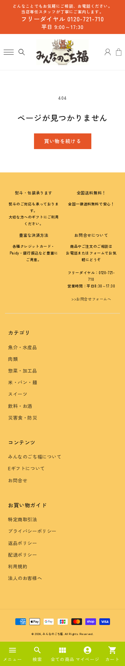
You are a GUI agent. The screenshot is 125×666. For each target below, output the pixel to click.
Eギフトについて (26, 468)
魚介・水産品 (22, 347)
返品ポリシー (22, 543)
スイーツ (17, 394)
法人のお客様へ (25, 578)
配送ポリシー (22, 554)
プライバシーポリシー (32, 531)
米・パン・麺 (22, 382)
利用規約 (17, 566)
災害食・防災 (22, 417)
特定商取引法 (22, 519)
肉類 (13, 359)
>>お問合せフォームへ (91, 298)
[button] (8, 52)
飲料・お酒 (20, 406)
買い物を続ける (62, 140)
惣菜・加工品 (22, 370)
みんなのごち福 (53, 634)
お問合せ (17, 480)
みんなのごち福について (35, 456)
